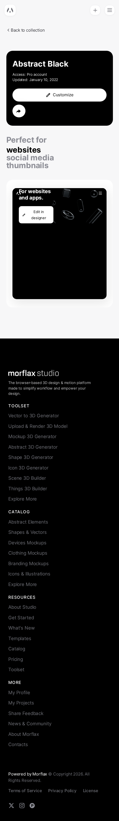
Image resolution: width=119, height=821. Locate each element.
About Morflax (23, 734)
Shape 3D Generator (30, 457)
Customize (63, 94)
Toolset (16, 669)
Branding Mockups (28, 563)
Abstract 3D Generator (33, 447)
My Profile (19, 692)
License (90, 790)
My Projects (21, 703)
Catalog (16, 648)
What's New (21, 628)
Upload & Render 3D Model (37, 426)
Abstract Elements (28, 522)
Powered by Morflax (27, 774)
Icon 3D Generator (28, 468)
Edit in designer (38, 214)
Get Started (21, 617)
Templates (19, 638)
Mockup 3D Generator (32, 436)
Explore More (22, 499)
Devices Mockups (27, 542)
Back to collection (28, 30)
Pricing (15, 659)
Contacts (18, 744)
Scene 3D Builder (27, 478)
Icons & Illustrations (29, 574)
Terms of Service (25, 790)
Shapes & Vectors (27, 532)
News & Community (29, 723)
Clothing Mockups (27, 553)
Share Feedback (25, 713)
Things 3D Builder (27, 488)
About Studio (22, 607)
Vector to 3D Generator (33, 415)
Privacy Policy (62, 790)
